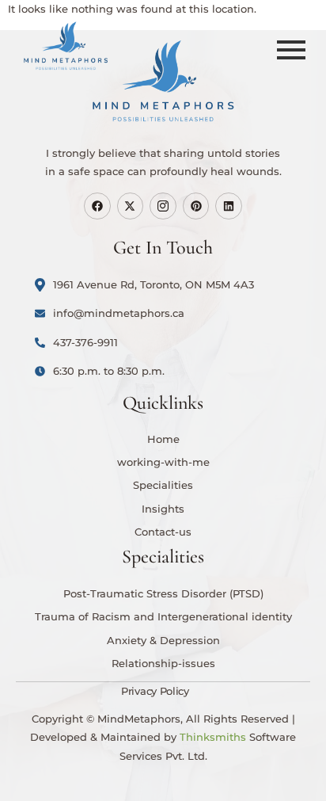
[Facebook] (97, 206)
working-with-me (163, 462)
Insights (163, 508)
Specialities (163, 485)
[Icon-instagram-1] (163, 206)
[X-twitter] (130, 206)
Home (163, 439)
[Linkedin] (228, 206)
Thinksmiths (213, 736)
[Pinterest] (196, 206)
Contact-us (163, 531)
